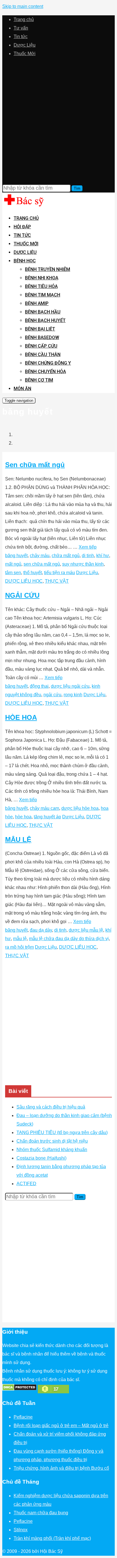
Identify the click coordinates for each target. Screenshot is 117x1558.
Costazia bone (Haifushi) (41, 1158)
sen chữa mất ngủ (42, 564)
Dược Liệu (24, 45)
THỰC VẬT (57, 581)
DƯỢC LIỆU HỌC (24, 581)
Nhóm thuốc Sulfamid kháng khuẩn (51, 1149)
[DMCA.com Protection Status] (19, 1389)
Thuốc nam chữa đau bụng (41, 1512)
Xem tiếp (88, 547)
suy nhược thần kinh (83, 564)
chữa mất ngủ (66, 555)
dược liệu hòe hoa (80, 808)
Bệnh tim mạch (42, 295)
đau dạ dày (41, 930)
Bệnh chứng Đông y (48, 363)
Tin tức (21, 36)
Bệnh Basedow (42, 337)
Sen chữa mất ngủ (35, 465)
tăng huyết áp (47, 816)
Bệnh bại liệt (40, 329)
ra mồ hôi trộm (19, 947)
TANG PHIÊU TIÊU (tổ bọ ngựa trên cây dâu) (62, 1132)
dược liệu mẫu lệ (86, 930)
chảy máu (39, 555)
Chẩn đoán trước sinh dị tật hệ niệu (52, 1141)
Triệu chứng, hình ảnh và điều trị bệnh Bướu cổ (61, 1468)
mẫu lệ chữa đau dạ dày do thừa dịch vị (69, 938)
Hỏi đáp (22, 226)
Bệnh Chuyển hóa (45, 371)
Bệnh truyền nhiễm (47, 269)
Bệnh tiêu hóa (41, 286)
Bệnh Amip (37, 303)
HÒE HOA (21, 717)
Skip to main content (22, 6)
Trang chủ (24, 19)
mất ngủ (13, 564)
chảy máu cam (44, 808)
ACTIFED (26, 1183)
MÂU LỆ (18, 839)
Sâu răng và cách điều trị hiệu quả (50, 1107)
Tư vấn (21, 28)
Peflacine (23, 1417)
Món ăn (22, 388)
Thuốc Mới (24, 53)
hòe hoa (23, 816)
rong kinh (73, 694)
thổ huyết (32, 572)
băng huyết (16, 555)
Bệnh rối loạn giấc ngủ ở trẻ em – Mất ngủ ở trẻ (61, 1425)
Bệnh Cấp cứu (41, 346)
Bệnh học (25, 260)
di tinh (88, 555)
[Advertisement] (58, 120)
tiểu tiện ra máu (59, 572)
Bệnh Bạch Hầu (42, 312)
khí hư (102, 555)
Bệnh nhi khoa (41, 278)
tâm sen (13, 572)
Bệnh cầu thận (42, 354)
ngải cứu (52, 694)
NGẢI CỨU (22, 595)
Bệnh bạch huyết (45, 320)
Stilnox (21, 1529)
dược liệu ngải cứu (70, 686)
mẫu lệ (20, 938)
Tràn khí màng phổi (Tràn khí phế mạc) (52, 1538)
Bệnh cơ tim (39, 380)
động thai (39, 686)
